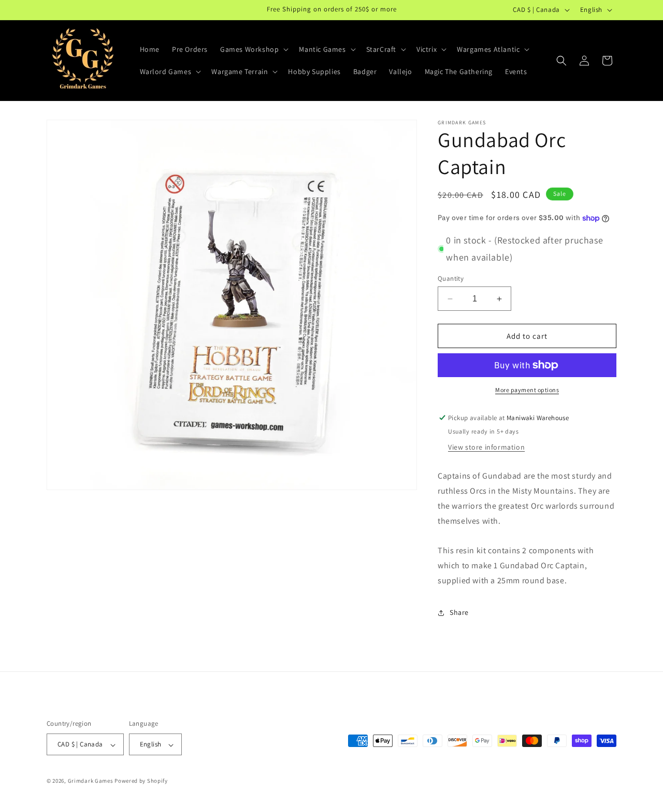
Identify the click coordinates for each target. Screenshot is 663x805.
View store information (486, 447)
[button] (253, 49)
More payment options (527, 390)
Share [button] (459, 612)
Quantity (451, 278)
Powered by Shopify (141, 781)
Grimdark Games (90, 781)
